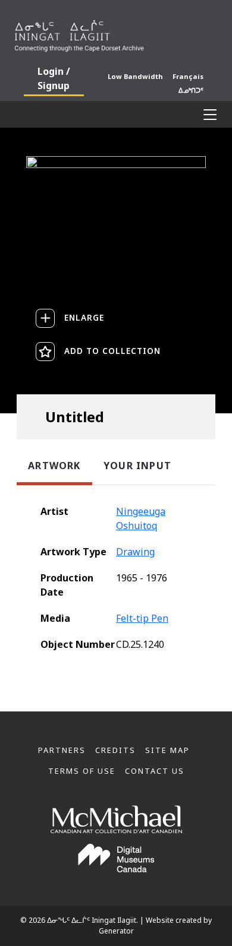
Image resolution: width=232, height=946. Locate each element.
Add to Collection (112, 350)
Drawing (135, 551)
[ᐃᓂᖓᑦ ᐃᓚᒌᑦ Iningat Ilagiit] (116, 33)
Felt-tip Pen (142, 618)
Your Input (137, 465)
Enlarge (84, 317)
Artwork (54, 465)
